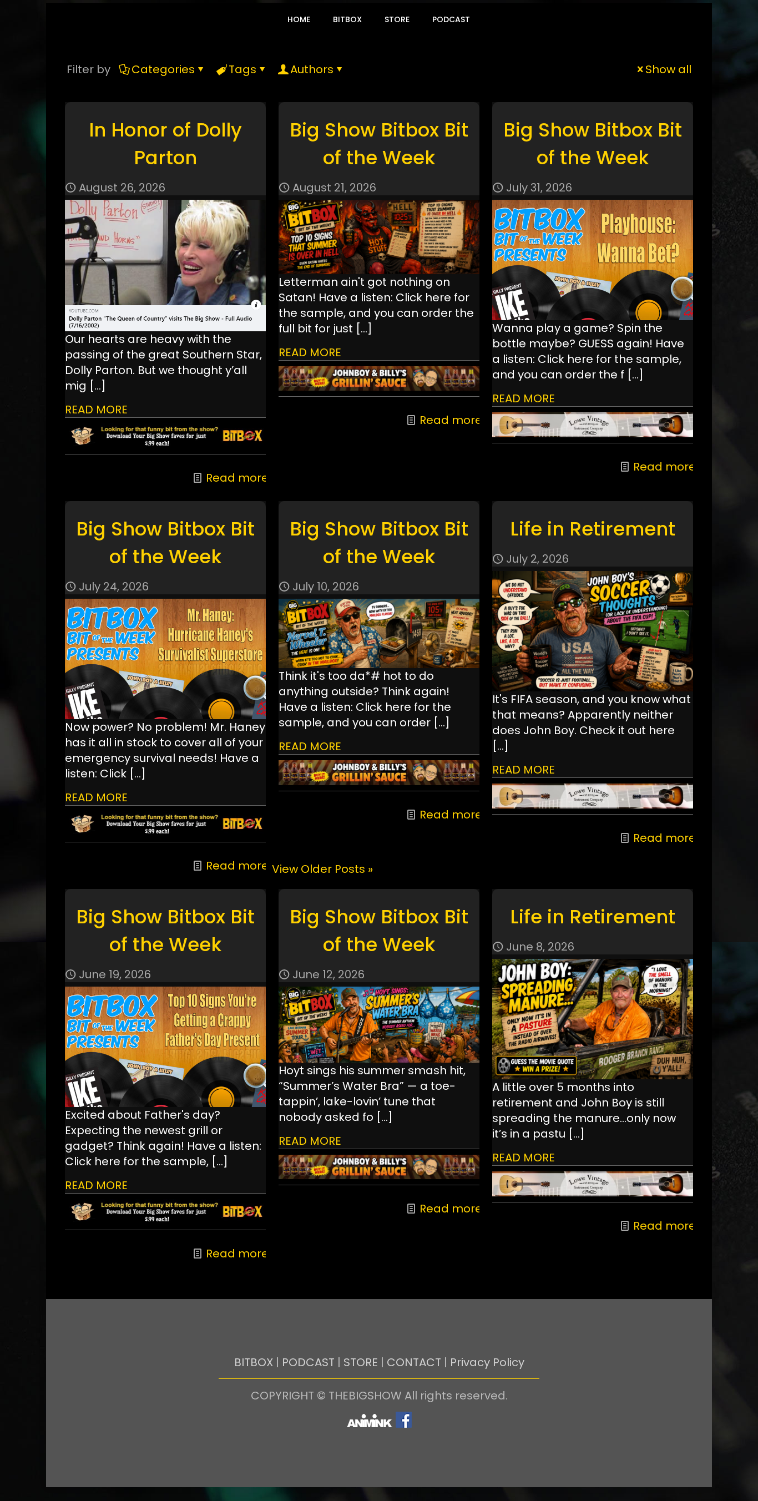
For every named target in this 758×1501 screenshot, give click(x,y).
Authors (311, 69)
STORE (360, 1362)
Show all (668, 69)
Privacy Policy (487, 1362)
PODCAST (308, 1362)
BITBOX (253, 1362)
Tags (242, 69)
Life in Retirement (592, 529)
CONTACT (414, 1362)
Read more (237, 478)
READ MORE (96, 409)
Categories (163, 69)
